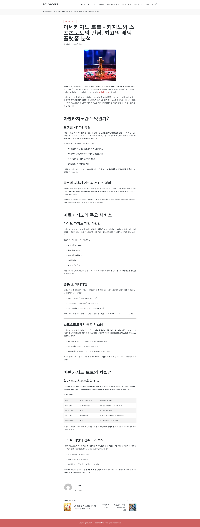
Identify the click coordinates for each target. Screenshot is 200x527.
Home (45, 12)
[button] (80, 490)
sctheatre (50, 4)
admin (79, 485)
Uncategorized (70, 21)
